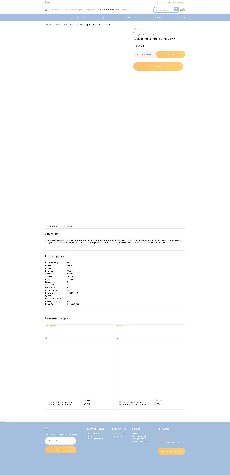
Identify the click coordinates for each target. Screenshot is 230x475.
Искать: (156, 8)
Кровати (90, 436)
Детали (68, 226)
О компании (55, 10)
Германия (71, 276)
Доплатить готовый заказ (171, 451)
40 (68, 298)
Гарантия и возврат (139, 441)
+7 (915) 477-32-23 (162, 3)
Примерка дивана (139, 439)
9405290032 (73, 304)
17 (68, 263)
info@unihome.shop (165, 439)
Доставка (157, 18)
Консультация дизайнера (108, 10)
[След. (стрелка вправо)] (3, 421)
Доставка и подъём (139, 436)
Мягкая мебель (93, 433)
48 (68, 290)
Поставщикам (116, 436)
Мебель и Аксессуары (96, 439)
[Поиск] (176, 9)
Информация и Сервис (73, 10)
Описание (53, 226)
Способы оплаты (139, 433)
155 (68, 287)
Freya (69, 265)
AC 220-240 (72, 293)
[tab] (53, 226)
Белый (70, 279)
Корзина (181, 18)
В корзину (158, 66)
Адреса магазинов (118, 433)
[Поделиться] (3, 419)
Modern (70, 271)
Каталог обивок (129, 18)
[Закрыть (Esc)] (1, 419)
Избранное (127, 10)
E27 (68, 296)
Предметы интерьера (76, 18)
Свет (103, 18)
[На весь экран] (5, 419)
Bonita (70, 274)
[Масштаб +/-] (8, 419)
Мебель (48, 18)
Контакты (90, 10)
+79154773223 (163, 434)
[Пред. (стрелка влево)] (1, 421)
